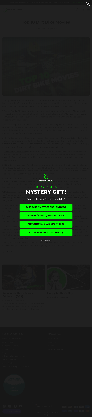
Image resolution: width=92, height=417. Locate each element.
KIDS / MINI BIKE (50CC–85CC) (46, 233)
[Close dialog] (88, 4)
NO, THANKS (46, 240)
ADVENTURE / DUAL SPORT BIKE (46, 224)
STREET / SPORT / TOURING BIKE (46, 216)
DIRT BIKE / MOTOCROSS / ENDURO (46, 207)
